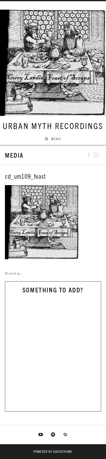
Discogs (65, 434)
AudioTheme (62, 451)
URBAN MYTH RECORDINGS (53, 125)
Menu (56, 139)
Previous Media (88, 155)
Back (96, 155)
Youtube (40, 434)
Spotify (53, 434)
